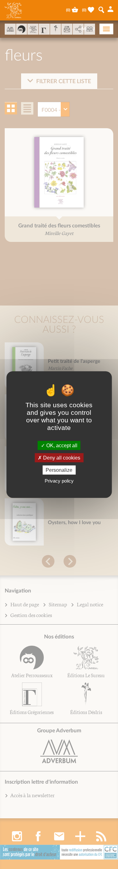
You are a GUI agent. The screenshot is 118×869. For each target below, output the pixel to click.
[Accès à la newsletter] (66, 29)
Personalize (59, 470)
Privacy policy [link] (59, 480)
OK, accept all (61, 445)
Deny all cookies (61, 457)
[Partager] (78, 29)
